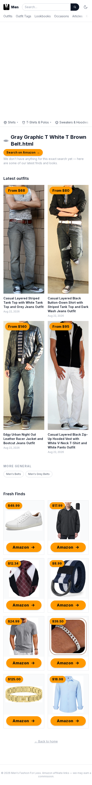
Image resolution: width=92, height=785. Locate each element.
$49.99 (14, 505)
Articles (77, 16)
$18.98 (57, 679)
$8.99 (57, 563)
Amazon (21, 547)
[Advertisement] (46, 70)
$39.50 (58, 621)
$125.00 (14, 679)
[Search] (75, 7)
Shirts (13, 122)
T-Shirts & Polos (39, 122)
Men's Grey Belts (39, 474)
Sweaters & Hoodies (75, 122)
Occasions (61, 16)
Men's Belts (13, 474)
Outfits (7, 16)
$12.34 (13, 563)
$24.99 (13, 621)
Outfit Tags (23, 16)
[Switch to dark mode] (86, 7)
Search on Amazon (23, 152)
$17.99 (57, 505)
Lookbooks (43, 16)
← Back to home (46, 741)
